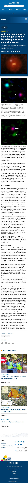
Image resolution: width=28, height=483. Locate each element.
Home (5, 27)
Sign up (17, 450)
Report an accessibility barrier (14, 466)
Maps (24, 9)
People (10, 9)
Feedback (3, 443)
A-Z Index (14, 14)
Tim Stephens (16, 51)
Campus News (5, 336)
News (3, 19)
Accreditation (14, 476)
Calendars (18, 9)
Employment (14, 471)
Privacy (14, 473)
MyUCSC (4, 9)
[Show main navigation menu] (25, 19)
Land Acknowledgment (14, 469)
